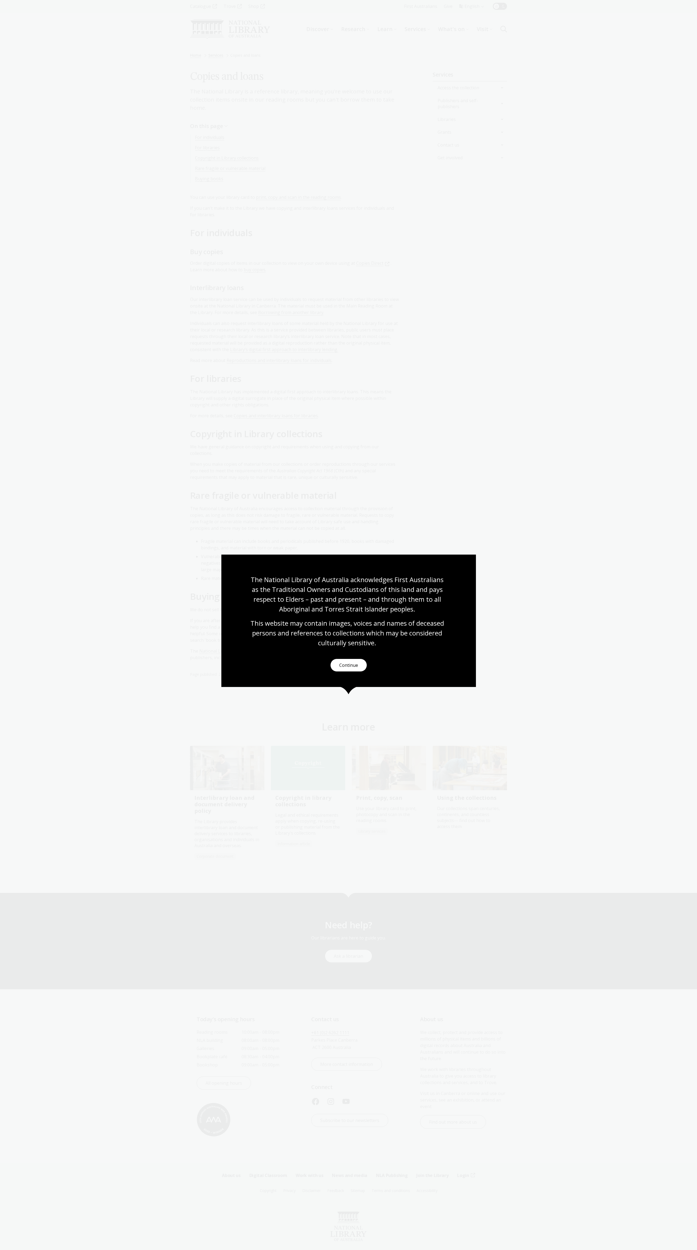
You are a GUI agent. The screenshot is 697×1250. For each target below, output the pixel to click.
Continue (348, 665)
